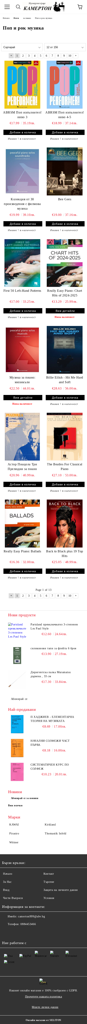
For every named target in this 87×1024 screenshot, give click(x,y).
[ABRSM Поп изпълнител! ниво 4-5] (65, 84)
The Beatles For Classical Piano (64, 467)
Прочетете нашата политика (43, 996)
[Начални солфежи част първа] (17, 748)
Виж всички (15, 805)
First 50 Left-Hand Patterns (22, 290)
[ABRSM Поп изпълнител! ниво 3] (22, 84)
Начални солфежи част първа (50, 742)
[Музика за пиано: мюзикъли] (22, 350)
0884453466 (28, 924)
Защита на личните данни (61, 889)
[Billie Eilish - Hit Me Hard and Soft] (65, 350)
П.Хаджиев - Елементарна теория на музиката (52, 719)
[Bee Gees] (65, 171)
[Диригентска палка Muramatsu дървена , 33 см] (17, 679)
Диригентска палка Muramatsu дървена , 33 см (51, 674)
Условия (49, 898)
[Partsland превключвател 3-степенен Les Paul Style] (17, 632)
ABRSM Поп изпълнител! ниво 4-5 (64, 115)
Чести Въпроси (13, 898)
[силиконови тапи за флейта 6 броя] (17, 655)
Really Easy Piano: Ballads (22, 551)
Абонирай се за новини (24, 798)
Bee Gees (64, 199)
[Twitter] (16, 932)
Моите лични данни (45, 1007)
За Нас (7, 881)
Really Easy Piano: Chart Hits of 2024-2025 (64, 293)
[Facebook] (7, 932)
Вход (6, 889)
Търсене (49, 881)
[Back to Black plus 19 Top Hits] (65, 523)
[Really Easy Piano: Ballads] (22, 523)
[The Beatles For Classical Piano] (65, 437)
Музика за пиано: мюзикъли (22, 380)
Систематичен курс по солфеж (50, 766)
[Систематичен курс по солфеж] (17, 772)
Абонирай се (19, 698)
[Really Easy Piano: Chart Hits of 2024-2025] (65, 263)
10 (69, 55)
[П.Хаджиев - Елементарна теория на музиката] (17, 724)
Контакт (49, 873)
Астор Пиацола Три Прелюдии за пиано (22, 467)
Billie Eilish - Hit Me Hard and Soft (64, 380)
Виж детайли (65, 310)
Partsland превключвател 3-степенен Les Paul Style (54, 626)
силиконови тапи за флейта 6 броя (53, 648)
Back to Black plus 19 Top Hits (64, 554)
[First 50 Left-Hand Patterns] (22, 263)
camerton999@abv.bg (31, 916)
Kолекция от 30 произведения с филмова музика (22, 203)
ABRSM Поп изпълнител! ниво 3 (22, 115)
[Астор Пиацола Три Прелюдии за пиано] (22, 437)
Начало (7, 873)
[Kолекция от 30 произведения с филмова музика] (22, 171)
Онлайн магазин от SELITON (43, 1020)
